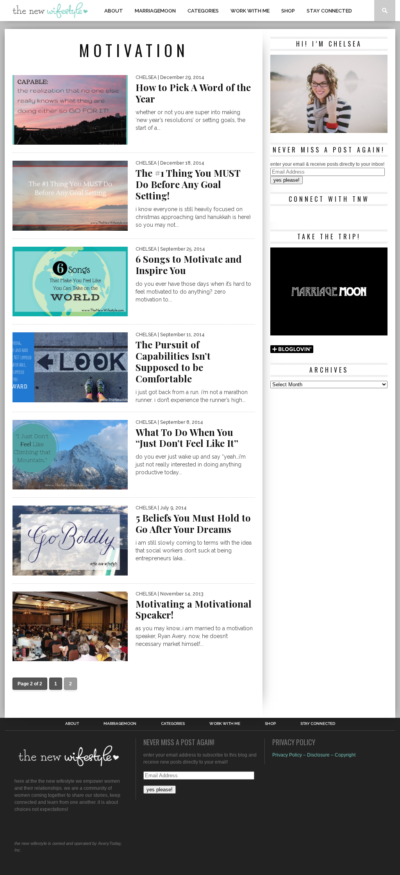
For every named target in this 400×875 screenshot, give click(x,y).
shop (288, 11)
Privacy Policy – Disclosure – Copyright (313, 755)
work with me (250, 11)
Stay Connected (329, 11)
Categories (203, 11)
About (113, 11)
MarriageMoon (155, 11)
